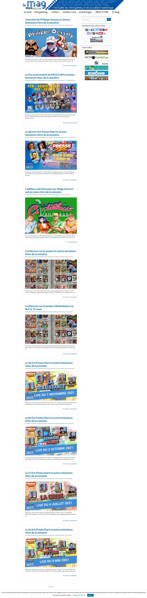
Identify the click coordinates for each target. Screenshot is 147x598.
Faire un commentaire (71, 65)
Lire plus (51, 586)
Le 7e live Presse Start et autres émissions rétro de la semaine (49, 474)
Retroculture (62, 25)
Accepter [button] (90, 595)
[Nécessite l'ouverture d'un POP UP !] (96, 39)
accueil (27, 11)
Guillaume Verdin (31, 25)
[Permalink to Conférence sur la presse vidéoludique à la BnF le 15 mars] (51, 329)
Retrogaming (57, 194)
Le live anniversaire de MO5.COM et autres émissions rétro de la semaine (50, 76)
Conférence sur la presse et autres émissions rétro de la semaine (50, 252)
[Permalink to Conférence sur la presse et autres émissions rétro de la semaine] (51, 274)
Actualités (45, 25)
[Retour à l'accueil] (73, 5)
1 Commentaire (72, 242)
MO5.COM (102, 11)
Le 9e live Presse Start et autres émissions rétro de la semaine (49, 364)
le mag (116, 11)
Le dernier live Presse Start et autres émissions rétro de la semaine (45, 133)
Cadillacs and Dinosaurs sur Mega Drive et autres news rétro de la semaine (49, 190)
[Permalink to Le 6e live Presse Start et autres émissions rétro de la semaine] (51, 552)
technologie (85, 11)
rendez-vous (69, 11)
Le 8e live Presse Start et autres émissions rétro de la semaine (49, 419)
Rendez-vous (55, 311)
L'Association (50, 25)
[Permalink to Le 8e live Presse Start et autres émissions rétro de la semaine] (51, 440)
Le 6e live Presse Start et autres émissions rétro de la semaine (49, 531)
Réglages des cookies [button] (79, 595)
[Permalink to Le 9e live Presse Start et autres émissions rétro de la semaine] (51, 385)
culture (55, 11)
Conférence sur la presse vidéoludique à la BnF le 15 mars (49, 307)
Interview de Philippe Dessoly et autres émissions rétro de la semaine (47, 21)
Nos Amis (56, 25)
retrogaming (41, 11)
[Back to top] (143, 594)
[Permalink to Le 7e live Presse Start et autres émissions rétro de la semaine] (51, 496)
